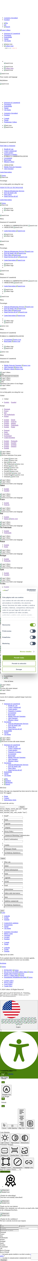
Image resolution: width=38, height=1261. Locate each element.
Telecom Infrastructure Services (14, 191)
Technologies (8, 925)
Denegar (19, 669)
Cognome (7, 823)
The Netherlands (9, 414)
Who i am (7, 862)
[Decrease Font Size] (3, 1082)
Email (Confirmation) (11, 839)
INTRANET (8, 970)
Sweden (6, 434)
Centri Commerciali (10, 151)
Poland (6, 416)
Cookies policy (9, 981)
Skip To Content (5, 1169)
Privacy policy (8, 982)
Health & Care (8, 149)
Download (3, 1260)
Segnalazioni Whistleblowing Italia (15, 977)
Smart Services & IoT (11, 196)
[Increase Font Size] (3, 1075)
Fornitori (7, 20)
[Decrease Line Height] (3, 1106)
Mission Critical (9, 162)
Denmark (7, 409)
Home (6, 796)
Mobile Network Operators (12, 167)
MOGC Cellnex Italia (11, 975)
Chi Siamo (7, 41)
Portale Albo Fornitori (11, 973)
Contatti (6, 118)
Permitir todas (19, 657)
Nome (6, 820)
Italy (5, 413)
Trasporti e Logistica (10, 154)
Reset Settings (5, 1171)
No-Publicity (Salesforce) (12, 853)
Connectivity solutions (11, 923)
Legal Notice (8, 984)
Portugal (6, 430)
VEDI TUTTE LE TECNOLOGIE (11, 187)
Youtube (6, 919)
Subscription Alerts (10, 800)
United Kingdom (9, 437)
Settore (6, 866)
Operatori (7, 935)
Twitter (6, 918)
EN (5, 25)
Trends (6, 120)
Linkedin (7, 916)
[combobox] (19, 1015)
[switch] (33, 631)
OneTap (10, 1074)
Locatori (6, 937)
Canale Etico (8, 986)
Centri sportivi (8, 153)
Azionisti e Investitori (11, 18)
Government (8, 158)
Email (6, 816)
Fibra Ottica (8, 194)
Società (6, 881)
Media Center (8, 933)
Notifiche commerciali (11, 901)
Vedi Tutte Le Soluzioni (7, 146)
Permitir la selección (19, 663)
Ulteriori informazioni (11, 870)
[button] (1, 1031)
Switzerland (8, 436)
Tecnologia (7, 35)
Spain (6, 432)
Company (7, 827)
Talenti (6, 39)
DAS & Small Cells (10, 193)
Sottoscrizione (8, 889)
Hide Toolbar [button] (4, 1077)
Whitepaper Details (10, 849)
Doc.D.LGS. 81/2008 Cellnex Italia (15, 972)
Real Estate (7, 160)
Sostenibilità (8, 37)
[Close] (4, 1190)
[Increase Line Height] (3, 1098)
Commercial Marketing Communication (16, 835)
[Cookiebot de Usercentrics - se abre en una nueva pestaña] (27, 590)
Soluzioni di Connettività (12, 33)
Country (6, 845)
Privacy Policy (8, 831)
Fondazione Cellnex (10, 122)
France (6, 411)
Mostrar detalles (26, 651)
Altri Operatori (8, 169)
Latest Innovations (10, 231)
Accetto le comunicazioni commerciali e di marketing (19, 1258)
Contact (6, 798)
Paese (6, 897)
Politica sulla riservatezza (12, 893)
